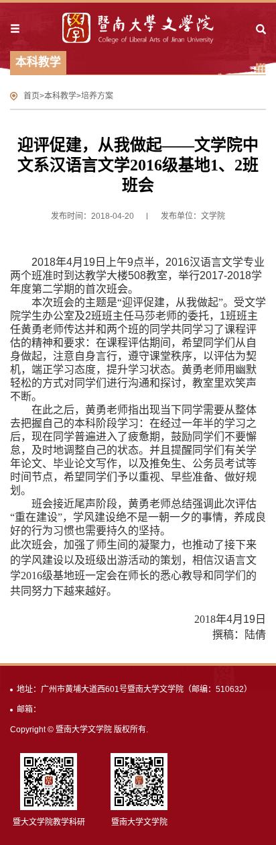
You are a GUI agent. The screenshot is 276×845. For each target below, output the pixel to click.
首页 (31, 96)
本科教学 (60, 96)
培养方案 (97, 96)
